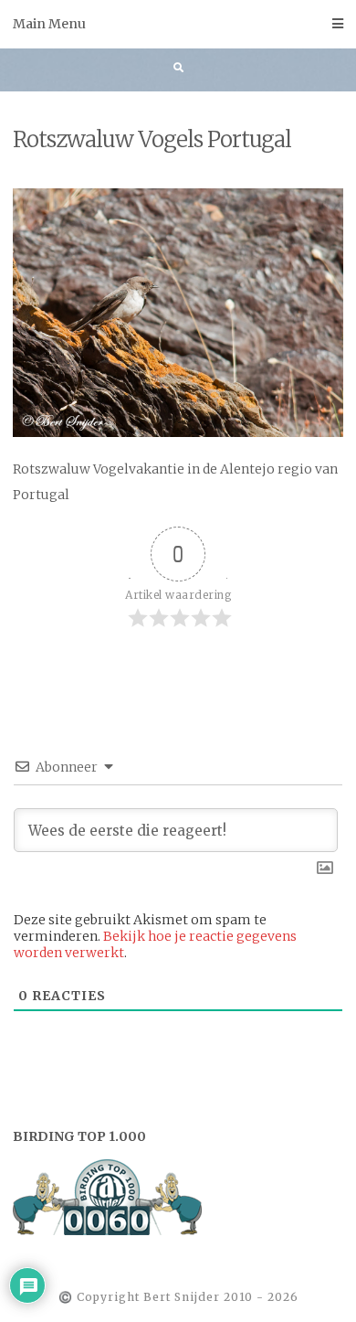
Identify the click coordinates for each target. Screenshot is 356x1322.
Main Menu (49, 24)
